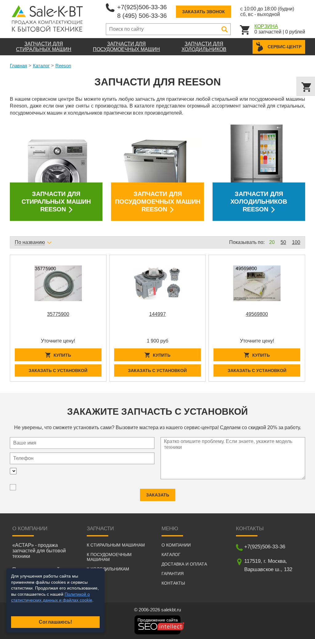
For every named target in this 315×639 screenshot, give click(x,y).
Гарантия (172, 573)
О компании (176, 545)
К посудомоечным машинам (109, 557)
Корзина (266, 26)
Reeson (63, 65)
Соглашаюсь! (55, 622)
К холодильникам (108, 568)
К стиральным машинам (116, 545)
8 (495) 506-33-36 (142, 15)
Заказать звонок (203, 11)
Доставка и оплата (184, 564)
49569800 (257, 314)
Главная (18, 65)
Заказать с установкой (58, 370)
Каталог (41, 65)
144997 (157, 314)
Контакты (173, 583)
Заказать (157, 494)
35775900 (58, 314)
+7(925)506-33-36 (142, 7)
